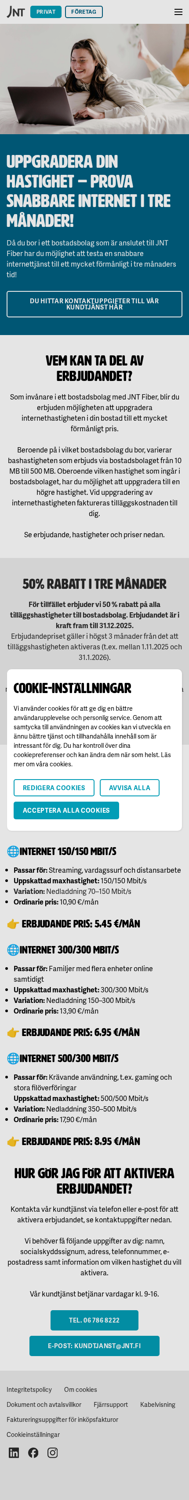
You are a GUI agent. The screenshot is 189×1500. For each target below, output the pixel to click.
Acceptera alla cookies (66, 810)
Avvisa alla (130, 788)
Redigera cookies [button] (54, 788)
